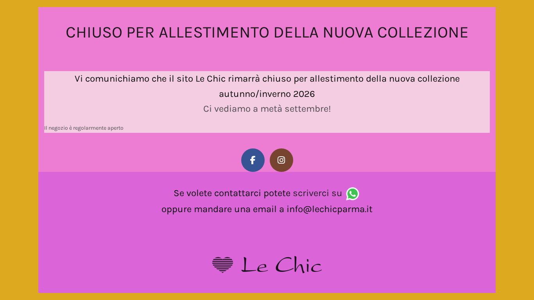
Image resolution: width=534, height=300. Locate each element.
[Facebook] (253, 160)
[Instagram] (281, 160)
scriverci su (317, 193)
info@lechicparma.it (330, 209)
